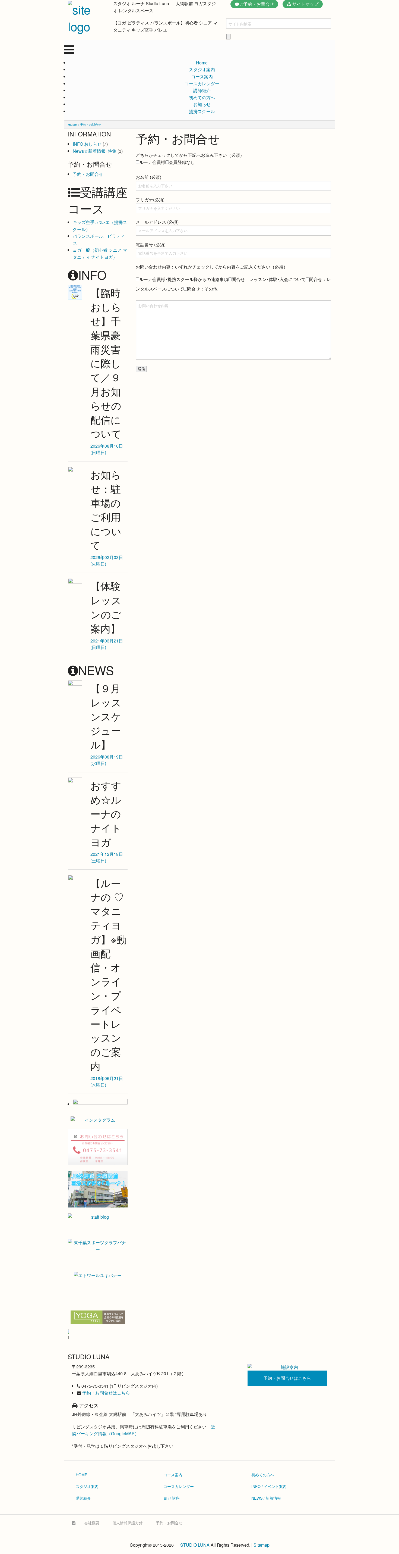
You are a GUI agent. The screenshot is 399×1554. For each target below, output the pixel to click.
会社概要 (91, 1522)
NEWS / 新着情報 (266, 1498)
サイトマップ (304, 4)
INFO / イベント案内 (269, 1486)
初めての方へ (202, 97)
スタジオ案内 (202, 69)
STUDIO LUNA (195, 1545)
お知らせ (202, 104)
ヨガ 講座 (171, 1498)
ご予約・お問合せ (256, 4)
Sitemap (262, 1545)
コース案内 (202, 76)
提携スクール (202, 111)
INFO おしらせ (87, 144)
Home (202, 63)
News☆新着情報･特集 (94, 151)
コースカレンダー (202, 83)
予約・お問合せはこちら (106, 1393)
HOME (72, 124)
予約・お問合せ (88, 174)
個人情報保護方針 (127, 1522)
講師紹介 (202, 90)
